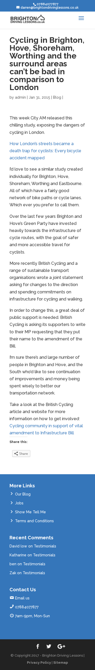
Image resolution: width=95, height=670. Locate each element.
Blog (57, 97)
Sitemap (60, 662)
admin (20, 97)
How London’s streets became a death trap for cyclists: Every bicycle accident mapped (45, 150)
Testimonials (45, 546)
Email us (22, 598)
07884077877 (27, 607)
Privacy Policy (39, 662)
